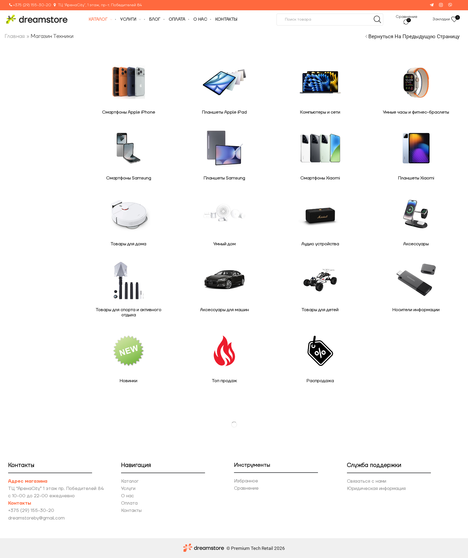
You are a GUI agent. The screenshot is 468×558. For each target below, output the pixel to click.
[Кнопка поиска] (377, 19)
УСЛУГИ (128, 19)
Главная (15, 36)
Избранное (246, 481)
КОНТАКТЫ (226, 19)
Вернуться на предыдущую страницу (414, 36)
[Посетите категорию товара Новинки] (129, 351)
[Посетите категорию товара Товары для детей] (320, 280)
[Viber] (450, 5)
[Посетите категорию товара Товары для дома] (129, 214)
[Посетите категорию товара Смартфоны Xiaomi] (320, 148)
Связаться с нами (366, 481)
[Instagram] (441, 5)
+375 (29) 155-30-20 (32, 5)
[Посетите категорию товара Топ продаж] (224, 351)
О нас (127, 496)
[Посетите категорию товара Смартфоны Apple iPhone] (129, 82)
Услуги (128, 489)
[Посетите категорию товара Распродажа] (320, 351)
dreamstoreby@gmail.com (36, 518)
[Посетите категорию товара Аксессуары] (416, 214)
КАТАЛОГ (98, 19)
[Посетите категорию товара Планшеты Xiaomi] (416, 148)
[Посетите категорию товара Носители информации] (416, 280)
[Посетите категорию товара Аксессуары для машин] (224, 280)
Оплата (129, 503)
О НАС (200, 19)
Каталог (130, 481)
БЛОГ (155, 19)
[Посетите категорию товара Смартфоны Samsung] (129, 148)
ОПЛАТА (177, 19)
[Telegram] (432, 5)
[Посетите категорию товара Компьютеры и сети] (320, 82)
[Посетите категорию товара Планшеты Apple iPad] (224, 82)
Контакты (131, 511)
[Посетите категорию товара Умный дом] (224, 214)
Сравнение (246, 488)
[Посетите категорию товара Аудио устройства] (320, 214)
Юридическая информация (376, 489)
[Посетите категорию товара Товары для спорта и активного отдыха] (129, 280)
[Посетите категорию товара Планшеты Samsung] (224, 148)
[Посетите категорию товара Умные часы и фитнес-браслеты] (416, 82)
